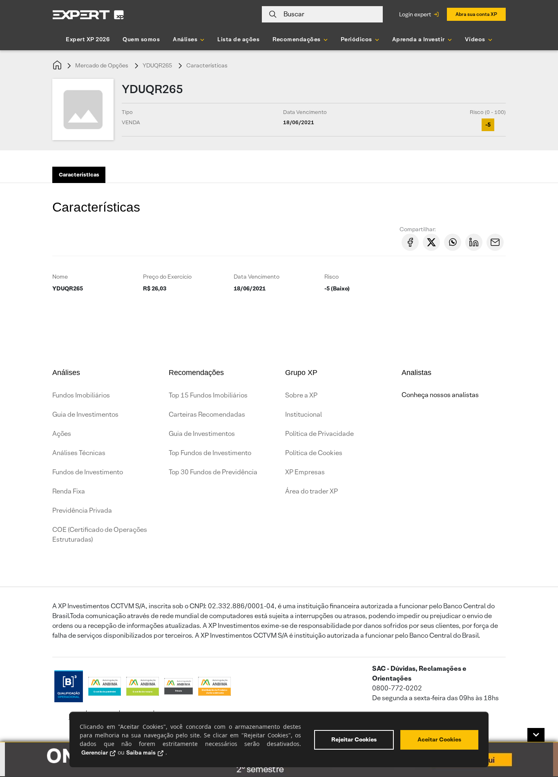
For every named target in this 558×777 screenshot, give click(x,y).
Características (207, 65)
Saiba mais (141, 752)
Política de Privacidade (319, 433)
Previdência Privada (82, 510)
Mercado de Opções (101, 65)
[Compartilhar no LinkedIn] (473, 242)
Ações (61, 433)
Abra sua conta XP (476, 14)
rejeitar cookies (354, 739)
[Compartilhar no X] (431, 242)
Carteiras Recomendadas (207, 414)
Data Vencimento (256, 276)
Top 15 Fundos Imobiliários (208, 395)
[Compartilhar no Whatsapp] (452, 242)
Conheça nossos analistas (440, 395)
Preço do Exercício (167, 276)
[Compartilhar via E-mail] (495, 242)
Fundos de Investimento (87, 472)
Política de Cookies (313, 453)
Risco (331, 276)
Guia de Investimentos (85, 414)
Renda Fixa (68, 491)
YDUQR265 (157, 65)
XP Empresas (305, 472)
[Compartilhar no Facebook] (410, 242)
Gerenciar (94, 752)
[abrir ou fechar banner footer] (536, 735)
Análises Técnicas (78, 453)
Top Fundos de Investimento (210, 453)
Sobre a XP (301, 395)
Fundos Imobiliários (81, 395)
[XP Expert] (88, 14)
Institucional (303, 414)
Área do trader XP (311, 491)
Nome (60, 276)
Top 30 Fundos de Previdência (213, 472)
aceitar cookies (439, 739)
